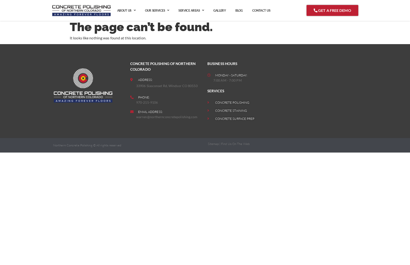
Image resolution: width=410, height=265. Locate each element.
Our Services (155, 10)
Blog (239, 10)
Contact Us (261, 10)
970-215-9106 (147, 102)
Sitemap (213, 144)
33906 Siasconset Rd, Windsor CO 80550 (167, 86)
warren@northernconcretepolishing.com (167, 117)
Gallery (219, 10)
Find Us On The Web (235, 144)
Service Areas (189, 10)
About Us (124, 10)
